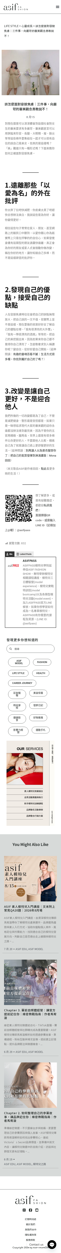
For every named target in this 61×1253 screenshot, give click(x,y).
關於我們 (30, 1224)
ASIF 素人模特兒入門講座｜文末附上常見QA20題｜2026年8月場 (29, 908)
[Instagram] (24, 1210)
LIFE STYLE (11, 26)
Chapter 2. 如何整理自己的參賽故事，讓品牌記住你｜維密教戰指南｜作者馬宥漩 (30, 1117)
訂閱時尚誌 (30, 1219)
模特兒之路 (39, 1164)
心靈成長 (27, 26)
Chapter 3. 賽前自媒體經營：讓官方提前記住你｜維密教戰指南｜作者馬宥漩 (30, 1014)
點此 (44, 468)
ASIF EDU (21, 949)
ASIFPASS (30, 560)
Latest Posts (26, 554)
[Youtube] (36, 1210)
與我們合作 (30, 1229)
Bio (10, 554)
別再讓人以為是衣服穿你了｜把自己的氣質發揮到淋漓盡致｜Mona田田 (30, 455)
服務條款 (30, 1239)
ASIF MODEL (35, 949)
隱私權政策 (30, 1234)
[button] (57, 6)
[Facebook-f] (30, 1210)
